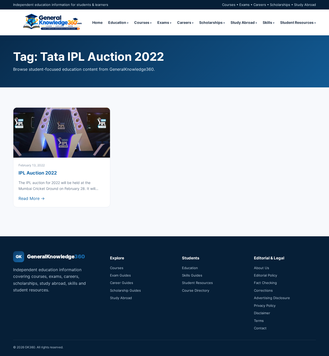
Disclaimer (262, 313)
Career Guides (121, 283)
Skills (267, 22)
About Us (261, 268)
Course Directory (195, 290)
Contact (260, 328)
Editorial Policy (265, 275)
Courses (141, 22)
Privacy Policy (265, 305)
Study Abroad (243, 22)
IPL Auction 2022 (38, 173)
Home (97, 22)
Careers (184, 22)
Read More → (32, 198)
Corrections (263, 290)
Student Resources (297, 22)
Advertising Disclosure (272, 298)
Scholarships (211, 22)
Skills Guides (192, 275)
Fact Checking (265, 283)
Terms (259, 321)
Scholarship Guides (125, 290)
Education (117, 22)
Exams (163, 22)
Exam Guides (120, 275)
